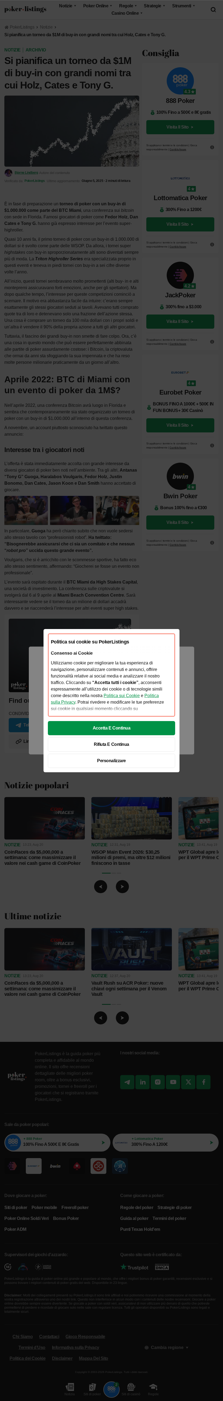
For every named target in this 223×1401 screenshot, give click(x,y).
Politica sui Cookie (122, 695)
